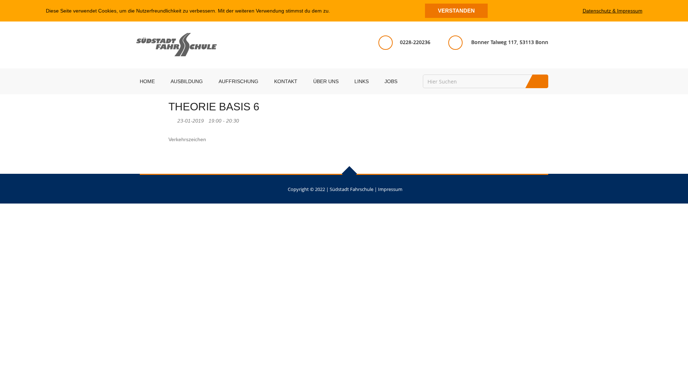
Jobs (390, 81)
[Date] (172, 119)
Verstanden (456, 11)
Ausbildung (187, 81)
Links (361, 81)
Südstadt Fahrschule (351, 189)
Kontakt (285, 81)
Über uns (326, 81)
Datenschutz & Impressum (612, 11)
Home (147, 81)
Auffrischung (238, 81)
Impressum (390, 189)
